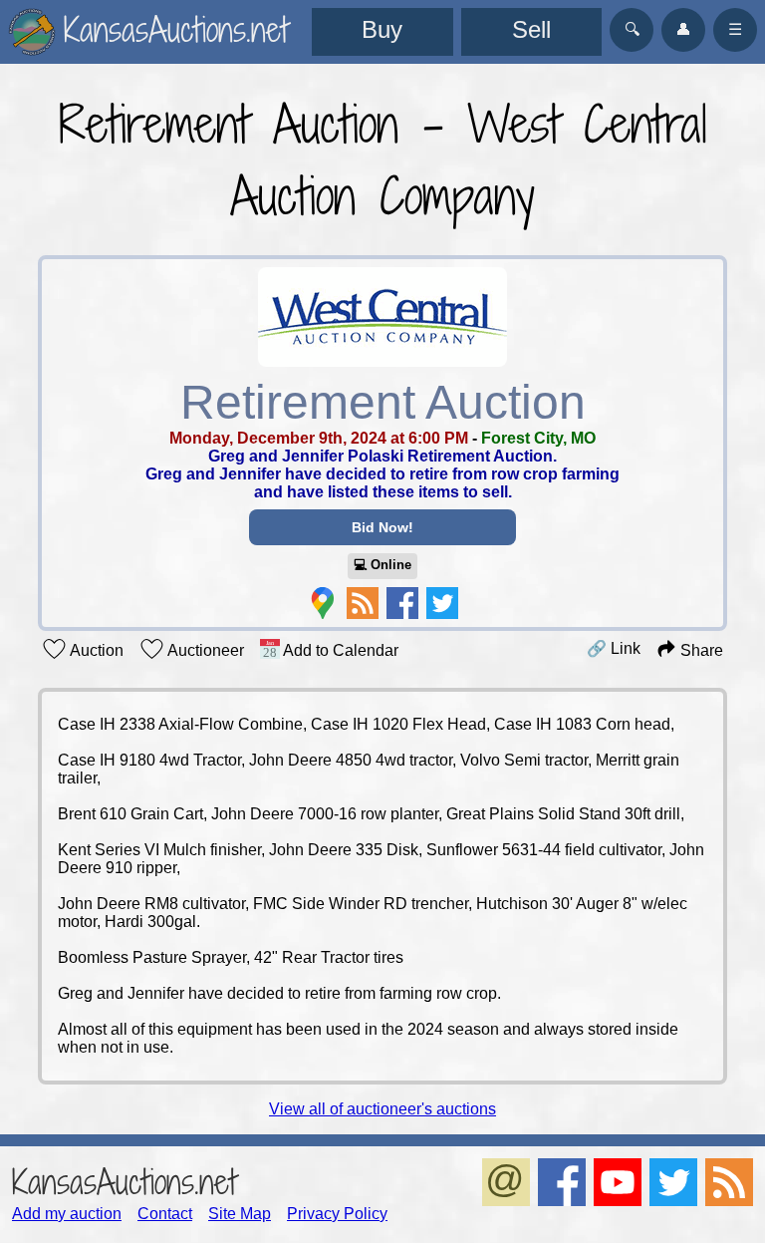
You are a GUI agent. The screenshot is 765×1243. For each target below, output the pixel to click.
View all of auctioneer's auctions (382, 1108)
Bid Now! (382, 527)
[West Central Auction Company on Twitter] (442, 603)
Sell (531, 29)
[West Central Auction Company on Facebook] (402, 603)
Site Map (239, 1213)
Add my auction (67, 1213)
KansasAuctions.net (124, 1181)
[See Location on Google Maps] (323, 603)
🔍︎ (632, 29)
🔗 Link (613, 648)
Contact (164, 1213)
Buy (382, 29)
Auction (95, 650)
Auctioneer (204, 650)
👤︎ (683, 29)
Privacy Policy (337, 1213)
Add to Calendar (339, 650)
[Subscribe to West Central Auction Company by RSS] (363, 603)
